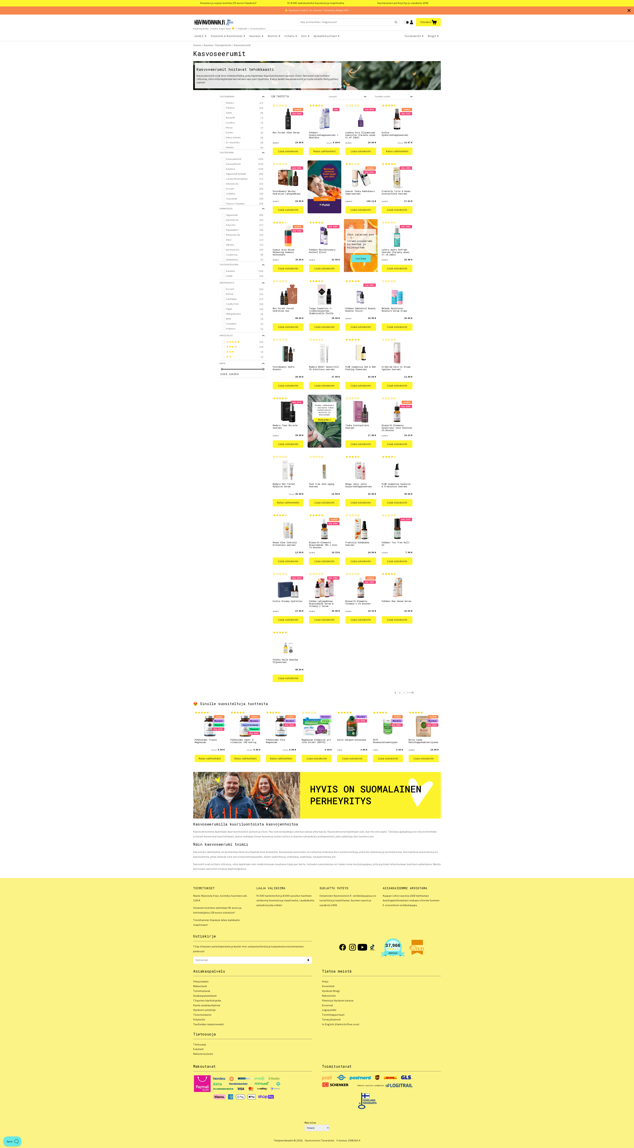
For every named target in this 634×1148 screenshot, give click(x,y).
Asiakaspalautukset (205, 995)
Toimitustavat (201, 991)
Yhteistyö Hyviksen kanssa (337, 1000)
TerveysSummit (331, 1019)
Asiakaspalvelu (201, 28)
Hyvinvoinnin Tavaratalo (319, 1140)
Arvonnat (327, 1005)
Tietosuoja (199, 1044)
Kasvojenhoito (223, 45)
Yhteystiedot (201, 981)
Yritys (325, 981)
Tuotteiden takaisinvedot (208, 1024)
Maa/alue (310, 1122)
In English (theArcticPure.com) (340, 1024)
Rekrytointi (329, 995)
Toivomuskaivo (258, 28)
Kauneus (208, 45)
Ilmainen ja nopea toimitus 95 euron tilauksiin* (228, 3)
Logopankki (329, 1010)
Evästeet (198, 1049)
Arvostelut (328, 986)
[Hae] (396, 22)
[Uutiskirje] (308, 960)
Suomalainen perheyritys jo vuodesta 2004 (402, 3)
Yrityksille (242, 28)
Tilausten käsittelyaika (207, 1000)
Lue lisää (360, 258)
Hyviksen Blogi (331, 991)
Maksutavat (200, 986)
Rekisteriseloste (203, 1054)
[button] (428, 22)
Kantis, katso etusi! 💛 (223, 28)
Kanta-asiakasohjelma (206, 1005)
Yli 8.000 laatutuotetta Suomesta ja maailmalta (315, 3)
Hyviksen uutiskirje (204, 1010)
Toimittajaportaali (333, 1014)
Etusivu (197, 45)
